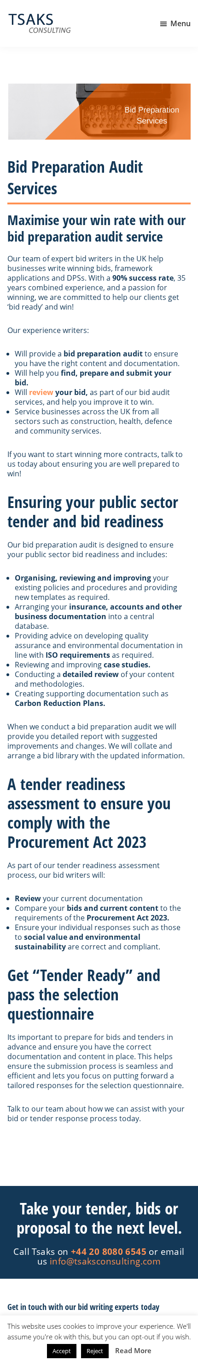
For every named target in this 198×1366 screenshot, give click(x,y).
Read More (133, 1350)
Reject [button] (95, 1351)
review (41, 392)
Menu (180, 23)
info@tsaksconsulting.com (105, 1261)
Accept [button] (61, 1351)
